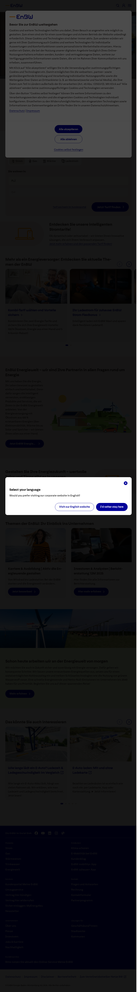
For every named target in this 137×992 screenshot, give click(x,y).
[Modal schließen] (126, 483)
